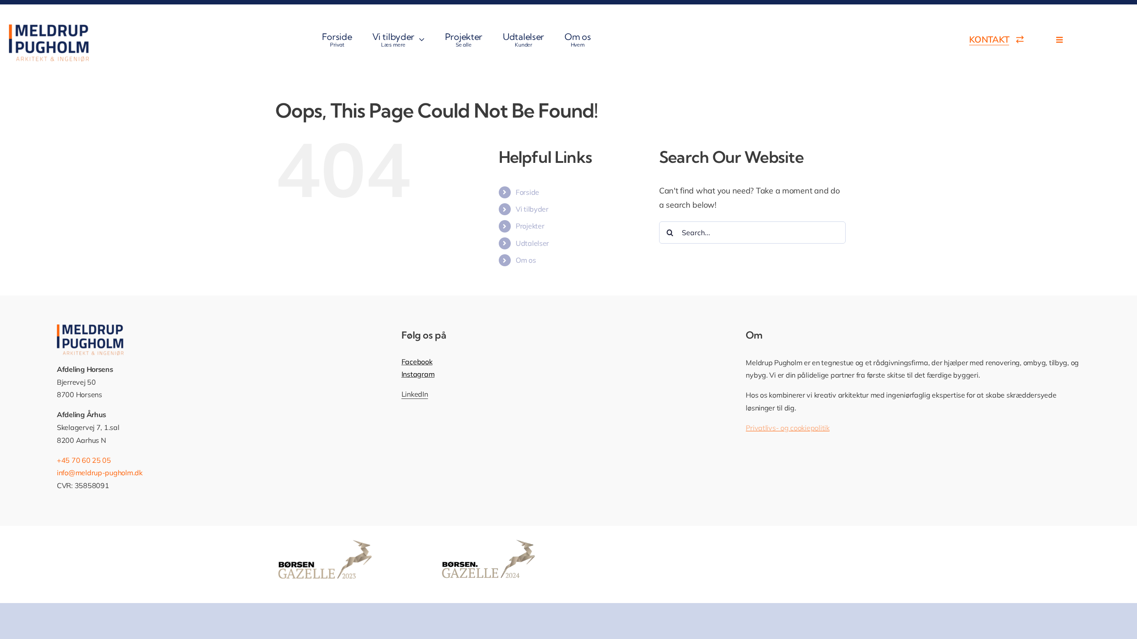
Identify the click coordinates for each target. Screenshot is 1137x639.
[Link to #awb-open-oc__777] (1059, 39)
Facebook (417, 361)
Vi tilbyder (532, 209)
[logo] (49, 28)
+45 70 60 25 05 (84, 460)
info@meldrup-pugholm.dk (100, 472)
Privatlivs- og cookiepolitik (787, 427)
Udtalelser (532, 243)
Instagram (418, 374)
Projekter (530, 225)
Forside (527, 192)
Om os (526, 260)
